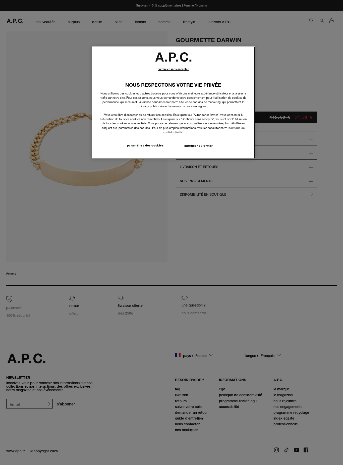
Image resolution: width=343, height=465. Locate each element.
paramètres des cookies (145, 145)
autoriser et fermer (198, 145)
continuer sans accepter (173, 69)
